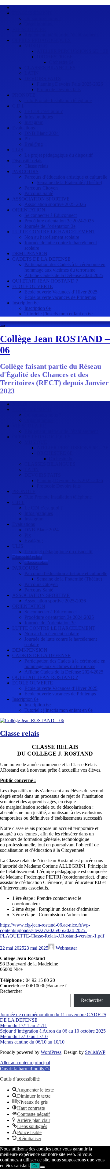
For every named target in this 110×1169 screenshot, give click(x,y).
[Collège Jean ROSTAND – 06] (32, 720)
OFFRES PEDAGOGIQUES (41, 40)
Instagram (33, 122)
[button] (25, 1068)
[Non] (42, 1167)
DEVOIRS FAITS (42, 78)
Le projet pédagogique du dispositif (58, 155)
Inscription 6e (25, 302)
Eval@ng (33, 144)
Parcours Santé (38, 193)
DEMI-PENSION (29, 253)
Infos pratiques (38, 116)
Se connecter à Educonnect (50, 215)
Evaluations (23, 127)
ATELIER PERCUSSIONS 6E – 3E (72, 51)
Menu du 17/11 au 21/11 (23, 1025)
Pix (27, 138)
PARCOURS (25, 171)
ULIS (17, 149)
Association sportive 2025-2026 (55, 204)
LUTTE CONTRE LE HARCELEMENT (53, 231)
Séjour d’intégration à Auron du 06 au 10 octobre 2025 (53, 1031)
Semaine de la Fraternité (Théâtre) (69, 182)
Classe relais (36, 166)
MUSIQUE (35, 45)
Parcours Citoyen (41, 187)
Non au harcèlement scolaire (51, 237)
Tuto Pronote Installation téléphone (58, 100)
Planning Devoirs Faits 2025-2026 (70, 84)
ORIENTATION (28, 209)
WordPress (51, 1052)
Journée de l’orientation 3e (49, 226)
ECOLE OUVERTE (32, 286)
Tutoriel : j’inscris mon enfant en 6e (58, 313)
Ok (35, 1166)
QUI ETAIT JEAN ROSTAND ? (45, 280)
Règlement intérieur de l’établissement (61, 34)
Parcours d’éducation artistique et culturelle (65, 177)
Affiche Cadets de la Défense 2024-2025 (63, 275)
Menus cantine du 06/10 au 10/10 (32, 1041)
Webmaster (66, 948)
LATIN (31, 73)
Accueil (19, 7)
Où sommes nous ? (42, 18)
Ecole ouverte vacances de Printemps (60, 297)
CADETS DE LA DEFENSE (41, 259)
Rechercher (11, 991)
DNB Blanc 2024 (41, 133)
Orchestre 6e (61, 62)
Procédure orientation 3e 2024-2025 (59, 220)
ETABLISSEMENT (32, 12)
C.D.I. (18, 105)
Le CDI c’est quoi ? (43, 111)
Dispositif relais (27, 160)
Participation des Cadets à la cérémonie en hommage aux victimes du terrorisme (64, 267)
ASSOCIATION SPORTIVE (41, 198)
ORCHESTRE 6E (55, 56)
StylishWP (95, 1052)
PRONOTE (23, 95)
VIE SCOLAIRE (29, 29)
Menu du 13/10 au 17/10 (24, 1036)
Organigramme (38, 23)
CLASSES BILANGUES (49, 67)
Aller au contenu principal (25, 1062)
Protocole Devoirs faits (59, 89)
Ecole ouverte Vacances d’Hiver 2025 (60, 291)
